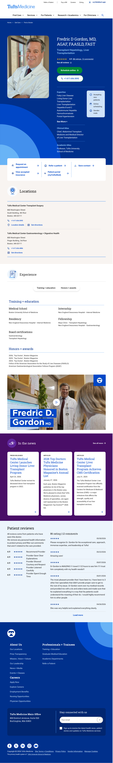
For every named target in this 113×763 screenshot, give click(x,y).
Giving (81, 2)
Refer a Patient (48, 2)
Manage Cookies (91, 751)
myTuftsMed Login (99, 2)
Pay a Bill (64, 2)
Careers (73, 2)
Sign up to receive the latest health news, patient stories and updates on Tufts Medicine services (83, 729)
